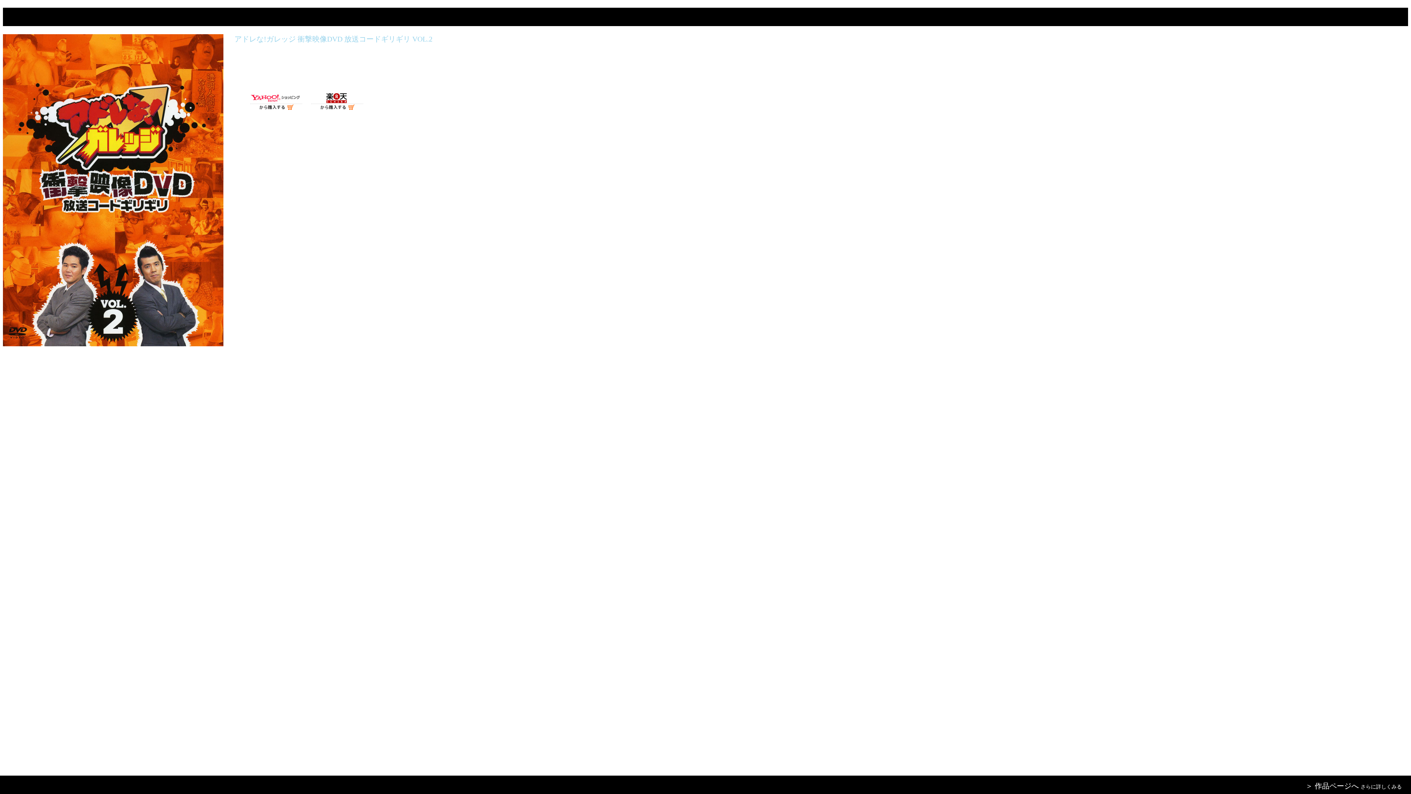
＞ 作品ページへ (1332, 786)
